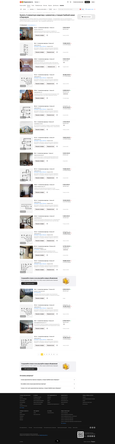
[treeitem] (23, 5)
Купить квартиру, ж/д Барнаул (67, 414)
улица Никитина (37, 92)
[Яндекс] (93, 441)
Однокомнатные (64, 397)
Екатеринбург (22, 402)
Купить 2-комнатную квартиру (67, 417)
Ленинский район (37, 398)
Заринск (21, 417)
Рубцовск (22, 416)
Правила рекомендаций (62, 427)
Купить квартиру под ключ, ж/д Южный (69, 416)
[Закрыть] (94, 9)
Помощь (69, 427)
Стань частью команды (37, 427)
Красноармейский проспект (39, 322)
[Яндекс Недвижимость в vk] (90, 427)
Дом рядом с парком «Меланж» (40, 46)
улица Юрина (36, 123)
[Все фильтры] (21, 9)
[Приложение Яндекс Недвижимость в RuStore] (94, 436)
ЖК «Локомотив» (37, 292)
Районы (84, 397)
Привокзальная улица (38, 155)
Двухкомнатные (64, 402)
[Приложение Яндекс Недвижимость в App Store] (88, 436)
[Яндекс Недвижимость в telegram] (94, 427)
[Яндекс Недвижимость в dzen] (92, 427)
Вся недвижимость (23, 427)
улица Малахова (37, 217)
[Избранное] (68, 2)
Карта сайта (75, 427)
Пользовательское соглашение (50, 427)
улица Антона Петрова (38, 60)
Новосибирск (22, 400)
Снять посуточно (37, 414)
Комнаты (49, 397)
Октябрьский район (37, 397)
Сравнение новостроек (87, 402)
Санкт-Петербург (23, 398)
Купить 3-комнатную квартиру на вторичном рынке (71, 421)
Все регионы (85, 404)
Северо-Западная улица (38, 186)
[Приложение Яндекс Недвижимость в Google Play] (90, 436)
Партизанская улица (38, 248)
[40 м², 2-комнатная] (27, 128)
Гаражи (48, 402)
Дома (48, 400)
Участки (48, 398)
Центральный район (37, 404)
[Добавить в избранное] (47, 35)
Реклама (30, 427)
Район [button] (83, 9)
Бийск (21, 412)
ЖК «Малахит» (37, 249)
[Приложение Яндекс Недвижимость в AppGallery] (92, 436)
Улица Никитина (50, 412)
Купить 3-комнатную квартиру (67, 419)
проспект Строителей (38, 291)
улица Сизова (36, 45)
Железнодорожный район (39, 400)
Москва (21, 397)
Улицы (84, 400)
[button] (70, 2)
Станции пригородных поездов (89, 398)
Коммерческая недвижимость (53, 404)
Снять (35, 412)
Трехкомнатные (64, 398)
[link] (93, 2)
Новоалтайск (22, 414)
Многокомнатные (64, 400)
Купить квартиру (64, 412)
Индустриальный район (38, 402)
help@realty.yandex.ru (43, 435)
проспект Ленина (37, 29)
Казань (21, 404)
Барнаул (21, 419)
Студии (62, 404)
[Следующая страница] (57, 354)
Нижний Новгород (23, 405)
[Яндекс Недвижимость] (26, 2)
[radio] (44, 354)
